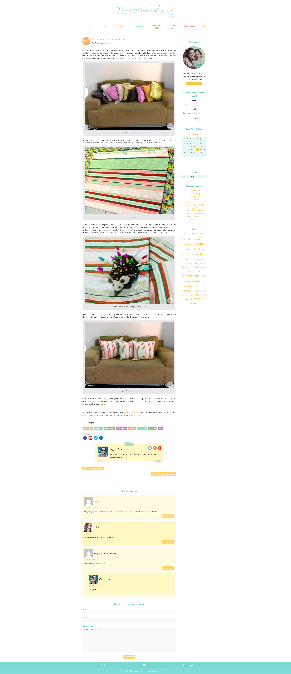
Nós (104, 26)
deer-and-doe (188, 249)
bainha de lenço (198, 236)
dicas (186, 255)
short (204, 291)
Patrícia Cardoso (194, 216)
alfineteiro (88, 428)
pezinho (186, 282)
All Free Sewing (194, 193)
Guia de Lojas (173, 26)
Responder (168, 516)
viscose (194, 303)
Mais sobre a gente (194, 84)
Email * (86, 617)
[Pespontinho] (145, 11)
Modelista (194, 208)
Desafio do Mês (157, 26)
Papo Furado (189, 26)
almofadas (109, 428)
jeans (196, 263)
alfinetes (99, 428)
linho (184, 267)
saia (194, 290)
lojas (196, 267)
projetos (152, 428)
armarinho (200, 233)
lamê (199, 263)
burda (186, 244)
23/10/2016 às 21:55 (89, 559)
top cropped (201, 294)
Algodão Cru (194, 196)
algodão (187, 233)
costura (132, 428)
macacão (202, 267)
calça (191, 244)
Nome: (194, 100)
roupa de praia (193, 286)
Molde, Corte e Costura (194, 211)
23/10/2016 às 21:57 (94, 585)
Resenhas (138, 26)
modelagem (190, 276)
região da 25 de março (132, 413)
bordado (196, 239)
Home (89, 26)
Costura (119, 26)
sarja (160, 428)
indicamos (188, 263)
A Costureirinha (194, 191)
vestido (198, 299)
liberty (204, 263)
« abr (193, 163)
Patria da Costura (194, 219)
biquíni (184, 239)
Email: (194, 109)
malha (190, 271)
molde (203, 276)
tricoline (189, 299)
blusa (190, 239)
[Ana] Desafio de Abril (94, 468)
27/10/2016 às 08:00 (89, 507)
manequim (197, 271)
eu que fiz (142, 428)
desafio (197, 249)
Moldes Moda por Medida (194, 213)
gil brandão (199, 258)
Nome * (85, 609)
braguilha (203, 239)
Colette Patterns (194, 202)
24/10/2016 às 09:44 (89, 533)
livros (190, 267)
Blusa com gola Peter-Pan (162, 474)
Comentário (88, 626)
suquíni (184, 294)
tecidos (192, 294)
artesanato (121, 428)
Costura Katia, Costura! (194, 205)
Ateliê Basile (194, 199)
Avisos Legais (188, 665)
